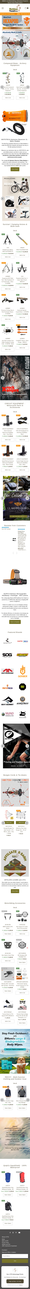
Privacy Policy (5, 1247)
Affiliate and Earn (6, 1249)
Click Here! (15, 169)
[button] (14, 558)
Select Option (7, 938)
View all (15, 69)
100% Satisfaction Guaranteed (9, 1250)
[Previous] (3, 38)
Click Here (15, 896)
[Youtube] (19, 1237)
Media (3, 1244)
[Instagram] (13, 1237)
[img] (5, 532)
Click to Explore (15, 626)
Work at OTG (5, 1245)
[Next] (27, 38)
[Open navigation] (2, 8)
